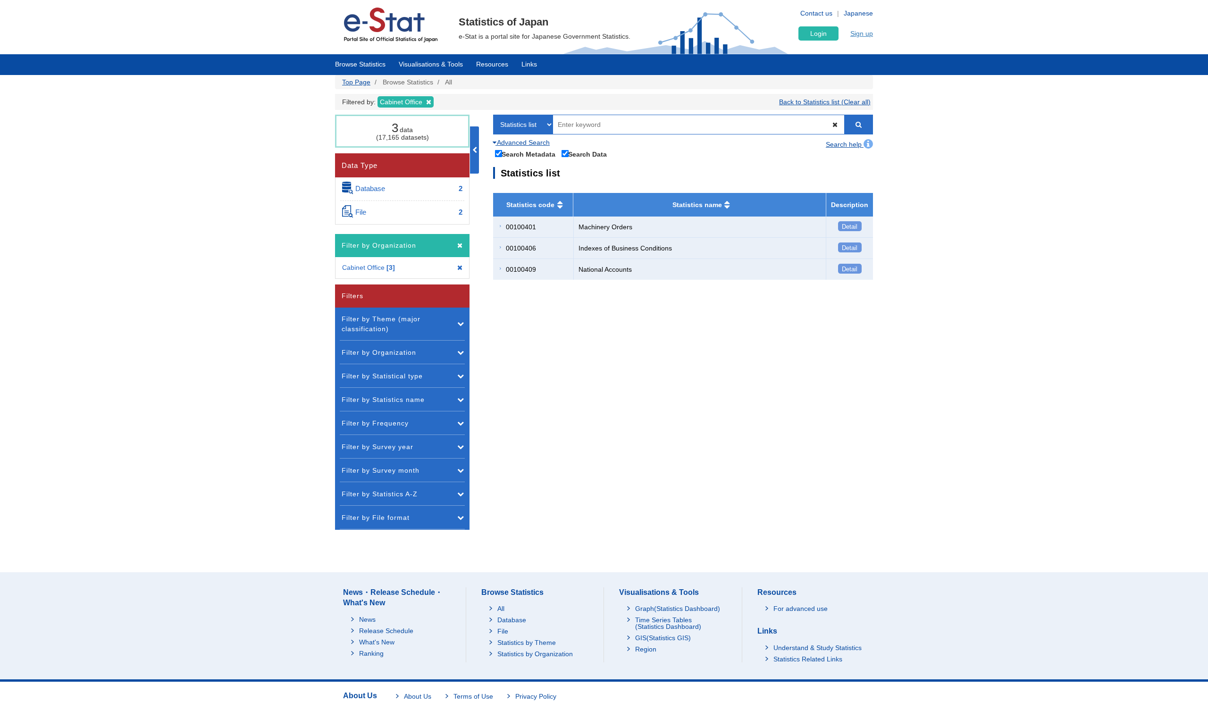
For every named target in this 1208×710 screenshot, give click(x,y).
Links (529, 64)
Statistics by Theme (526, 642)
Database (511, 620)
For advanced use (800, 608)
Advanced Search (522, 142)
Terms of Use (473, 696)
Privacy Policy (535, 696)
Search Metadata (528, 154)
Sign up (861, 33)
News (367, 619)
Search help (845, 144)
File (502, 631)
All (500, 608)
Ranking (371, 653)
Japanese (858, 13)
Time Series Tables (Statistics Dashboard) (668, 623)
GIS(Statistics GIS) (663, 638)
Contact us (816, 13)
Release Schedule (386, 630)
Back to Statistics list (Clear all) (825, 102)
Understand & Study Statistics (817, 647)
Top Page (356, 82)
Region (645, 649)
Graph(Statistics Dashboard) (677, 608)
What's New (376, 642)
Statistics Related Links (807, 659)
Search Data (587, 154)
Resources (492, 64)
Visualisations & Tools (431, 64)
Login (818, 33)
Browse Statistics (360, 64)
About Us (417, 696)
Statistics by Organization (535, 654)
